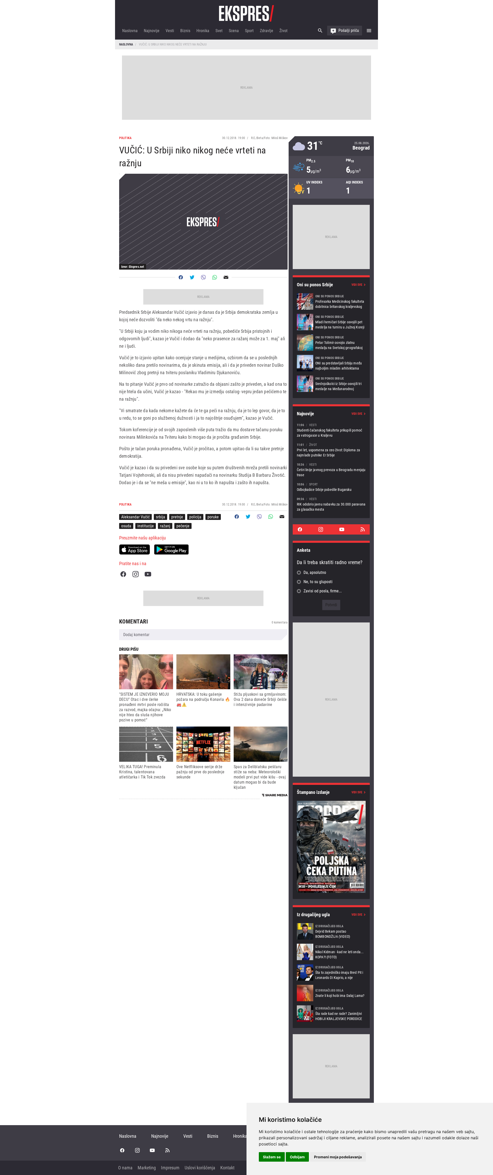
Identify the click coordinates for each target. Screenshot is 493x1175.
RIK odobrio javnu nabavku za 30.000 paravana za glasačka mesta (331, 504)
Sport (249, 30)
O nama (125, 1167)
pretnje (177, 517)
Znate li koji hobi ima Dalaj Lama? (331, 993)
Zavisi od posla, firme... (323, 591)
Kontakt (227, 1167)
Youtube (148, 574)
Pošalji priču (348, 30)
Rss (362, 529)
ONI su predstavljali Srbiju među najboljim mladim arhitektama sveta (331, 363)
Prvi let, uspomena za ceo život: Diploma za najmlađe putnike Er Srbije (331, 450)
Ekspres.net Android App (171, 549)
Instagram (135, 574)
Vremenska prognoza (331, 146)
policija (195, 517)
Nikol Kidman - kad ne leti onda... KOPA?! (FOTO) (331, 952)
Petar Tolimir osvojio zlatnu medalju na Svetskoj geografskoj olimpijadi (331, 342)
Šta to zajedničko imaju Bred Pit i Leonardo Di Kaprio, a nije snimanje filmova (331, 972)
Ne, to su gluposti (318, 581)
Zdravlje (266, 30)
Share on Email (226, 277)
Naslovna (130, 30)
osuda (126, 526)
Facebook (123, 574)
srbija (160, 517)
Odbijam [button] (297, 1157)
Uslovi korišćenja (200, 1167)
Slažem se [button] (272, 1157)
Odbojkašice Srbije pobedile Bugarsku (331, 487)
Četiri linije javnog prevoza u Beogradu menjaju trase (331, 470)
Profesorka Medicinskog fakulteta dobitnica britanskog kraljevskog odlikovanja (331, 301)
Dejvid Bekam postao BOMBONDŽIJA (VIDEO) (331, 931)
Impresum (170, 1167)
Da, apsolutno (315, 572)
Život (283, 30)
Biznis (185, 30)
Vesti (170, 30)
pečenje (182, 526)
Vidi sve (357, 285)
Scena (234, 30)
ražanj (165, 526)
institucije (145, 526)
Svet (219, 30)
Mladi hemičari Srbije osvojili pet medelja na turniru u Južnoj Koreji (331, 322)
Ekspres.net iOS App (134, 549)
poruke (213, 517)
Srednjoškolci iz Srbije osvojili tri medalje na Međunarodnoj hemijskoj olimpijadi (331, 383)
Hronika (202, 30)
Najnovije (151, 30)
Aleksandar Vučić (135, 517)
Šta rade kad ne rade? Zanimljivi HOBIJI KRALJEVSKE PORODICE (331, 1013)
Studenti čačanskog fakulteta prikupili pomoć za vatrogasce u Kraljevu (331, 430)
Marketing (147, 1167)
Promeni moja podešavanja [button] (338, 1157)
